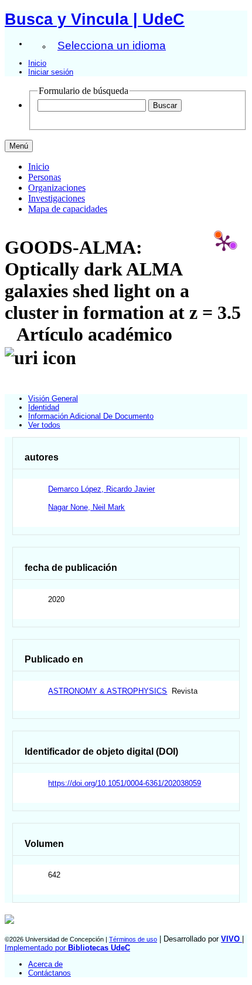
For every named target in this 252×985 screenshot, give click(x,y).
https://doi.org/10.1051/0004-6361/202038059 (124, 783)
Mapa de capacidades (67, 209)
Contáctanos (49, 973)
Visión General (53, 398)
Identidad (43, 407)
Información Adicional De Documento (91, 416)
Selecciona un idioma (111, 45)
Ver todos (44, 425)
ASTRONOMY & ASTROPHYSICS (107, 691)
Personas (44, 177)
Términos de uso (133, 939)
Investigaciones (56, 198)
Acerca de (45, 964)
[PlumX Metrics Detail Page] (224, 242)
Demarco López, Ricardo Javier (101, 489)
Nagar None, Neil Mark (86, 507)
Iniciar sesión (50, 72)
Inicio (37, 63)
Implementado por (67, 947)
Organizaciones (57, 188)
